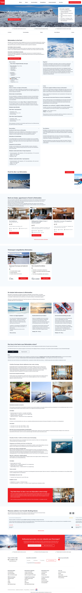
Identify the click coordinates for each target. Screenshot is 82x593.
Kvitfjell (9, 582)
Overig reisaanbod (52, 2)
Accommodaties (34, 2)
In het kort (9, 32)
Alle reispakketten (44, 582)
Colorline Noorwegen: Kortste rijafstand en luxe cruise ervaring (24, 364)
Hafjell (9, 581)
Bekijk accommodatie (36, 235)
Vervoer (72, 32)
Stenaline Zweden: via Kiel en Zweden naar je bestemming (23, 437)
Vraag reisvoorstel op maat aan (34, 545)
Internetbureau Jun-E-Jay (48, 592)
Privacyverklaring (61, 577)
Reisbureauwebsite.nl (41, 592)
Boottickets (43, 573)
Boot (13, 351)
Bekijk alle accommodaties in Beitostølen (41, 239)
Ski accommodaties (11, 573)
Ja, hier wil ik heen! (69, 172)
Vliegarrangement (24, 351)
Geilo (25, 581)
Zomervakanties (44, 572)
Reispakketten (43, 2)
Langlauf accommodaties (29, 573)
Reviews (59, 573)
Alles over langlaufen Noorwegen (30, 574)
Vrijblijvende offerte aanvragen (75, 2)
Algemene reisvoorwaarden (62, 576)
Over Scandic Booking (62, 572)
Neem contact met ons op (48, 545)
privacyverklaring (37, 562)
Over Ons (60, 2)
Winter (20, 2)
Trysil (9, 579)
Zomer (26, 2)
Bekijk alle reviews (41, 530)
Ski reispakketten (10, 572)
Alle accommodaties (44, 581)
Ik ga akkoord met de (34, 562)
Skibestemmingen (11, 578)
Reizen (41, 32)
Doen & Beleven (57, 32)
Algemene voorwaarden (19, 589)
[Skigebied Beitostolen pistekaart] (60, 48)
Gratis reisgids (60, 574)
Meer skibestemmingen (12, 584)
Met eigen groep (44, 574)
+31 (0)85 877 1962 (13, 559)
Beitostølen (26, 579)
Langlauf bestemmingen (29, 578)
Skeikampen (27, 582)
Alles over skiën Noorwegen (12, 574)
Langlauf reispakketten (28, 572)
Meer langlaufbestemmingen (29, 584)
